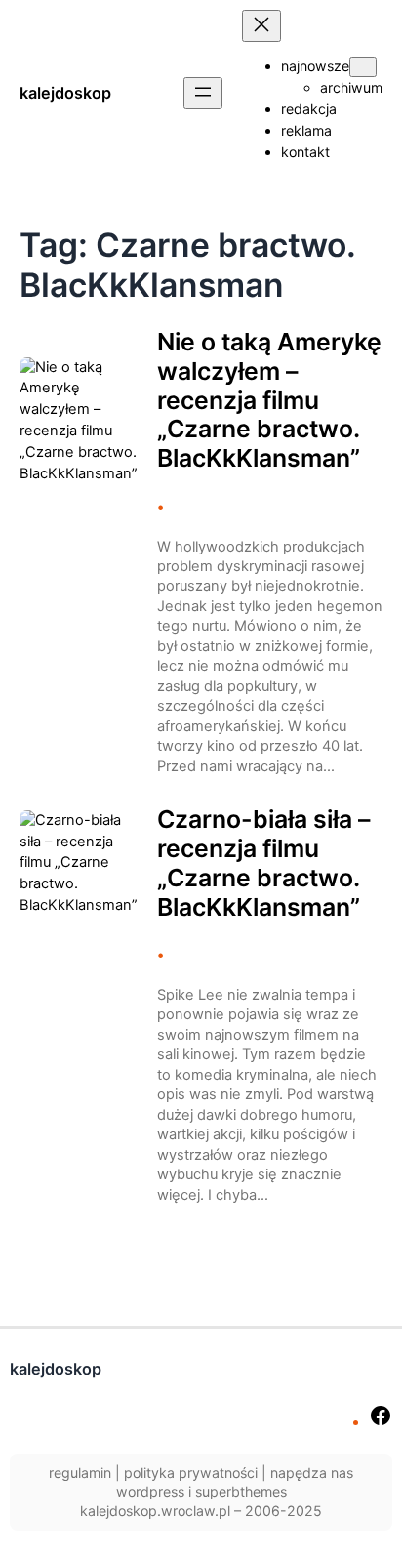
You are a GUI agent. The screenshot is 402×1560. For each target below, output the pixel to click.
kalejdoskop (65, 93)
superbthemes (241, 1491)
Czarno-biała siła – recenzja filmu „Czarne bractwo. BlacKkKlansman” (263, 863)
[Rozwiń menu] (202, 93)
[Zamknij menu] (261, 26)
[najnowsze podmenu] (363, 67)
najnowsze (315, 66)
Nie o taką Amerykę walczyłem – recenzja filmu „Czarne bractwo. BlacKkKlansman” (269, 400)
